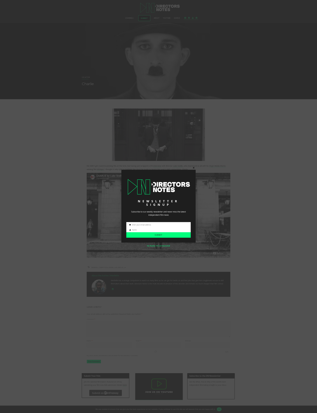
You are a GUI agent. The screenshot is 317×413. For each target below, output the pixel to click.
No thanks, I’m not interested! (158, 246)
